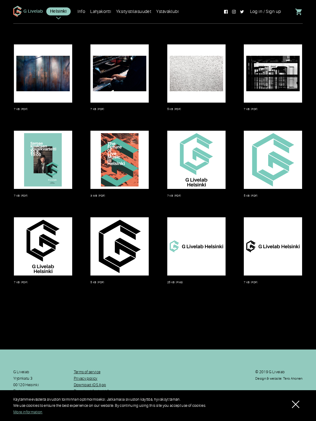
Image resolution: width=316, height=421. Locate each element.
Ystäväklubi (167, 11)
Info (81, 11)
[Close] (296, 400)
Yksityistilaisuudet (133, 11)
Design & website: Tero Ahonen (279, 379)
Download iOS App (90, 385)
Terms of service (87, 372)
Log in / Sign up (265, 11)
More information (28, 412)
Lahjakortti (100, 11)
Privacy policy (86, 379)
